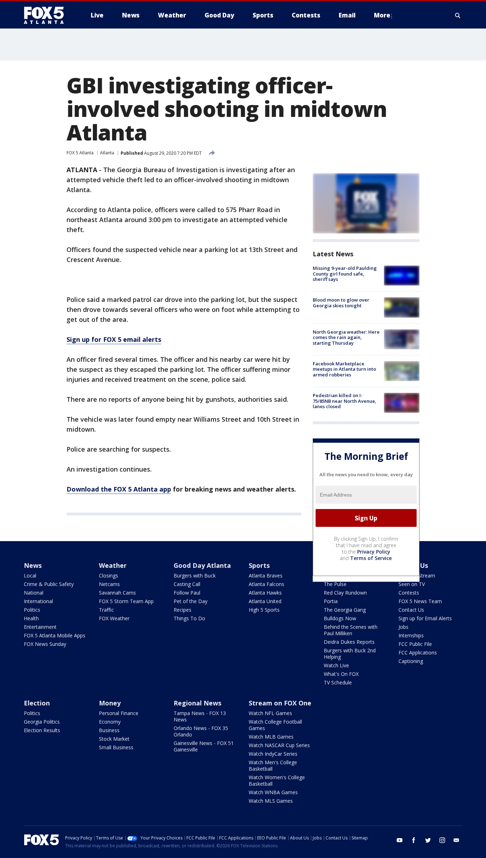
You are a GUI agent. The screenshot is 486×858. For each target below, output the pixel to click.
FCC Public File (415, 644)
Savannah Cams (117, 592)
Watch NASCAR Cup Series (279, 745)
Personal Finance (118, 713)
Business (109, 730)
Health (31, 618)
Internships (411, 635)
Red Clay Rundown (345, 592)
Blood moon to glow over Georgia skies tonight (341, 303)
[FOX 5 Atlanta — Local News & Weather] (47, 15)
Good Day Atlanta (202, 565)
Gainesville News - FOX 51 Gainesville (204, 746)
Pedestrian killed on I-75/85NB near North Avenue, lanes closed (344, 401)
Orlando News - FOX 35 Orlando (201, 731)
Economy (110, 721)
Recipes (182, 609)
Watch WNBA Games (273, 792)
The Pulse (335, 584)
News (33, 565)
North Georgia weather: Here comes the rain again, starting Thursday (346, 337)
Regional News (197, 703)
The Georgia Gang (345, 609)
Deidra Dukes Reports (349, 641)
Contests (408, 592)
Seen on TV (411, 584)
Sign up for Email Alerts (425, 618)
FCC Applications (417, 652)
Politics (32, 609)
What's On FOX (341, 674)
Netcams (109, 584)
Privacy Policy (373, 551)
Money (110, 703)
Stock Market (114, 738)
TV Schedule (338, 682)
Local (30, 575)
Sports (259, 565)
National (33, 592)
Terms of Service (371, 558)
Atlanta (107, 153)
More (382, 15)
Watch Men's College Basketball (273, 765)
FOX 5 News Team (420, 601)
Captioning (410, 661)
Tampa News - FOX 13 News (200, 716)
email (456, 840)
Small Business (116, 747)
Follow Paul (187, 592)
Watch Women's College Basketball (277, 780)
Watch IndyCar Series (273, 753)
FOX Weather (114, 618)
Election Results (42, 730)
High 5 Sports (264, 609)
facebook (413, 840)
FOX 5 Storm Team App (126, 601)
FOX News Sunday (45, 644)
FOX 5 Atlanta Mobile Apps (54, 635)
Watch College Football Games (275, 724)
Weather (113, 565)
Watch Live (336, 665)
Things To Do (189, 618)
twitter (428, 840)
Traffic (106, 609)
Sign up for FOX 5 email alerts (114, 339)
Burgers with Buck (195, 575)
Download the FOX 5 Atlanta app (119, 489)
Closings (108, 575)
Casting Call (187, 584)
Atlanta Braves (265, 575)
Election (37, 703)
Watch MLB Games (271, 736)
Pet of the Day (190, 601)
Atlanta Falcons (266, 584)
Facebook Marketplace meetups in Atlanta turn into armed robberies (344, 369)
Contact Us (411, 609)
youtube (399, 840)
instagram (442, 840)
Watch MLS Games (271, 800)
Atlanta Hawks (265, 592)
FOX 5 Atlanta (80, 153)
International (38, 601)
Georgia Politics (42, 721)
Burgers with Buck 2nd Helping (350, 653)
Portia (331, 601)
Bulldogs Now (340, 618)
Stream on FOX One (280, 703)
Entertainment (40, 626)
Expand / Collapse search (458, 15)
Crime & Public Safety (49, 584)
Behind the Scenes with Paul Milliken (350, 630)
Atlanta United (265, 601)
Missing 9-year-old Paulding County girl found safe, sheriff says (345, 273)
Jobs (403, 626)
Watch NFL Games (270, 713)
